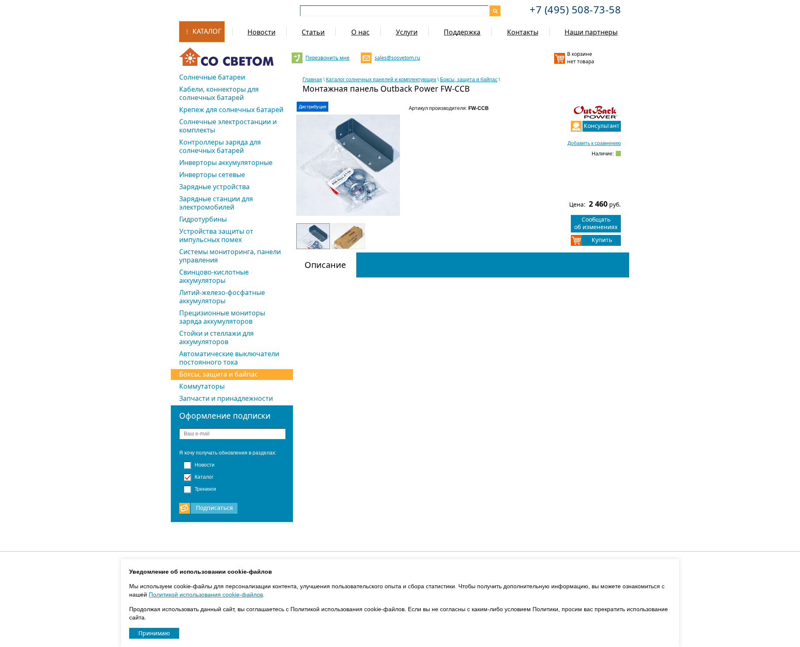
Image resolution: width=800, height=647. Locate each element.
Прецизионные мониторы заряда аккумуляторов (222, 317)
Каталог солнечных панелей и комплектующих (381, 79)
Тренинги (204, 489)
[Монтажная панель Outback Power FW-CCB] (348, 172)
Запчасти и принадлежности (226, 398)
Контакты (522, 32)
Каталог (206, 31)
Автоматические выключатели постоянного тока (229, 358)
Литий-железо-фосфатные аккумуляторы (222, 296)
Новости (261, 32)
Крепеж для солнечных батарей (231, 109)
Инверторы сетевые (212, 174)
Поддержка (462, 32)
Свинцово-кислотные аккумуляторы (214, 276)
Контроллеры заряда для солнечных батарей (220, 146)
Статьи (313, 32)
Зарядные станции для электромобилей (216, 203)
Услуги (407, 32)
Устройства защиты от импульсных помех (216, 235)
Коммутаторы (202, 386)
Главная (312, 79)
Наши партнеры (591, 32)
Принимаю (154, 633)
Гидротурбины (203, 219)
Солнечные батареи (212, 77)
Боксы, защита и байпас (218, 374)
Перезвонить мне (327, 57)
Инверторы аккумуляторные (225, 162)
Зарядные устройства (214, 186)
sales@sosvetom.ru (396, 57)
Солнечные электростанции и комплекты (228, 126)
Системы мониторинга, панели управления (230, 256)
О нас (360, 32)
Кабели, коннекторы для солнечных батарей (219, 93)
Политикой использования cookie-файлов (206, 594)
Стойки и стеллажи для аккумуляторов (216, 337)
